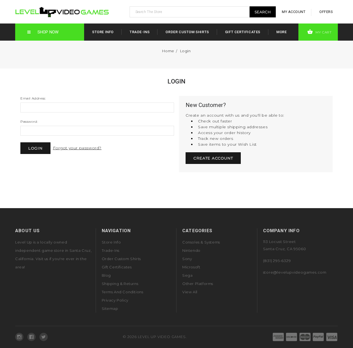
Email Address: (33, 98)
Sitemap (110, 308)
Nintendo (191, 250)
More (281, 32)
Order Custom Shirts (187, 32)
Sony (187, 259)
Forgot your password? (77, 147)
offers (326, 12)
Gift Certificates (242, 32)
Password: (29, 121)
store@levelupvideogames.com (295, 272)
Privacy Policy (115, 300)
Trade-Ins (139, 32)
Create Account (213, 158)
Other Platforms (197, 283)
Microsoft (191, 267)
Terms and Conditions (122, 292)
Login (185, 51)
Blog (106, 275)
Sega (187, 275)
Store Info (103, 32)
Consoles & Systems (201, 242)
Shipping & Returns (120, 283)
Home (168, 51)
